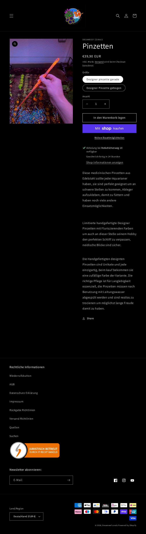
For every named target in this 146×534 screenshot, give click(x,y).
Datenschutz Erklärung (24, 393)
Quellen (14, 427)
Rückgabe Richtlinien (22, 410)
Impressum (16, 401)
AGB (12, 384)
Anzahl (86, 96)
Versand (99, 61)
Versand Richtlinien (21, 418)
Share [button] (90, 318)
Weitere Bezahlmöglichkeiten (109, 137)
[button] (11, 16)
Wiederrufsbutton (21, 375)
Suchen (14, 436)
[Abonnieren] (68, 480)
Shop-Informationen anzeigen (104, 162)
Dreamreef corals (110, 525)
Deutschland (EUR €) (24, 516)
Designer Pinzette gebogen (103, 88)
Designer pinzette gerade (102, 79)
